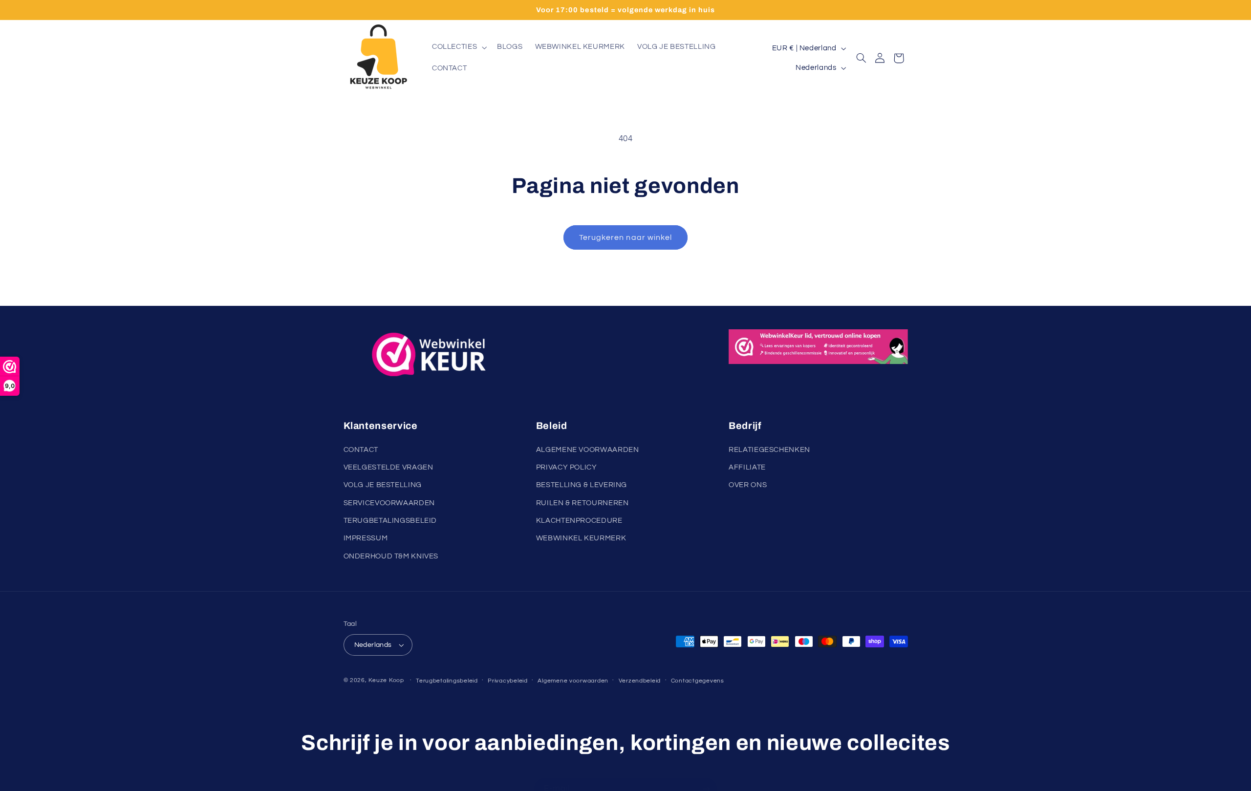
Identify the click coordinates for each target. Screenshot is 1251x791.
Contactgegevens (697, 681)
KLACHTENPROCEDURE (579, 520)
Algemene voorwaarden (573, 681)
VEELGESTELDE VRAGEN (388, 467)
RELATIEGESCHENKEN (769, 449)
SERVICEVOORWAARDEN (389, 503)
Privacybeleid (508, 681)
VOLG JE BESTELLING (383, 485)
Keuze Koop (386, 680)
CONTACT (361, 449)
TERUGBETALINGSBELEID (390, 520)
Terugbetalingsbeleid (447, 681)
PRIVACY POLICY (566, 467)
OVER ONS (748, 485)
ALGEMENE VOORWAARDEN (587, 449)
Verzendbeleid (640, 681)
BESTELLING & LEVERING (581, 485)
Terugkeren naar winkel (625, 237)
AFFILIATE (747, 467)
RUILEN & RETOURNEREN (582, 503)
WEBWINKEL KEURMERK (581, 538)
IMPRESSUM (366, 538)
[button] (458, 47)
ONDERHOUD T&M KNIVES (391, 556)
